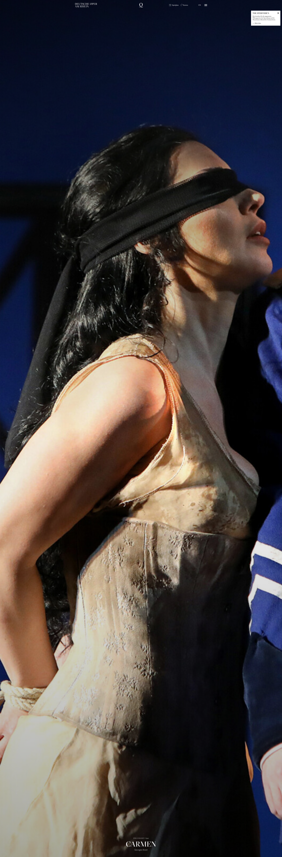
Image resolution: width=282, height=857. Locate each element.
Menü (205, 5)
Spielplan (175, 5)
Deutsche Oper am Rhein (86, 5)
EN (199, 5)
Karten (185, 5)
